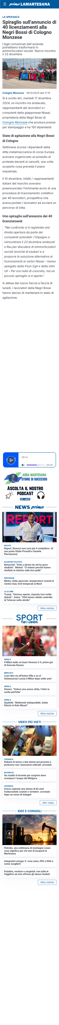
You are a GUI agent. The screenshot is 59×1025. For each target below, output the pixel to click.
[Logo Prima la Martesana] (29, 4)
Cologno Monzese (15, 122)
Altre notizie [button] (47, 608)
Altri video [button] (48, 802)
